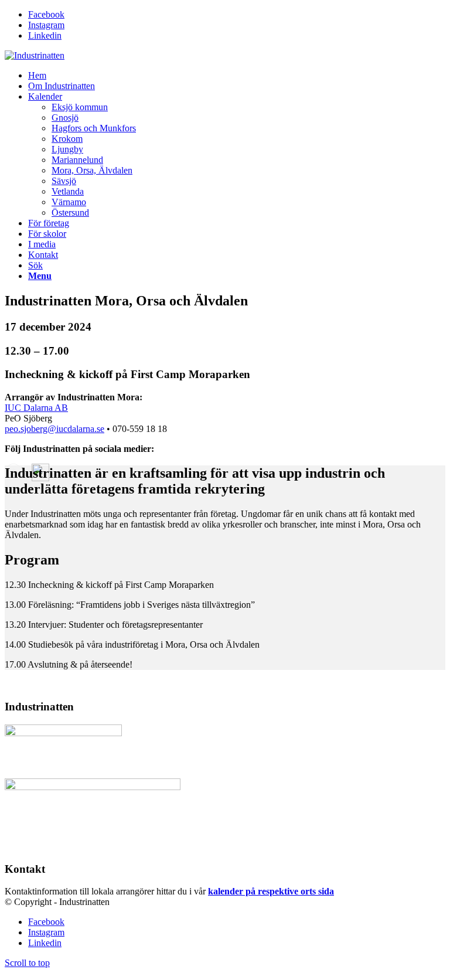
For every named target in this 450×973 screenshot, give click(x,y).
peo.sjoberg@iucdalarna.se (54, 429)
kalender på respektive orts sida (271, 891)
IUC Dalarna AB (36, 408)
